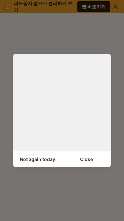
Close (86, 159)
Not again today (37, 159)
